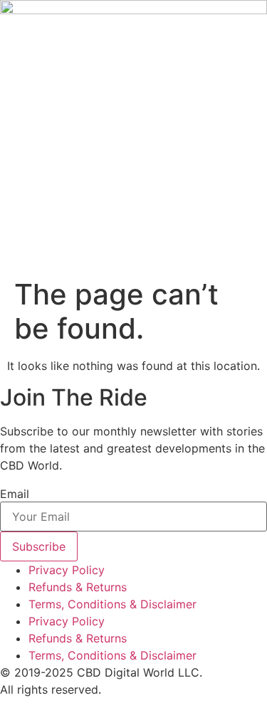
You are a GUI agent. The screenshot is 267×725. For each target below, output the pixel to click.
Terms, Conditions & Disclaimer (112, 604)
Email (14, 493)
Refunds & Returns (77, 587)
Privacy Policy (66, 570)
